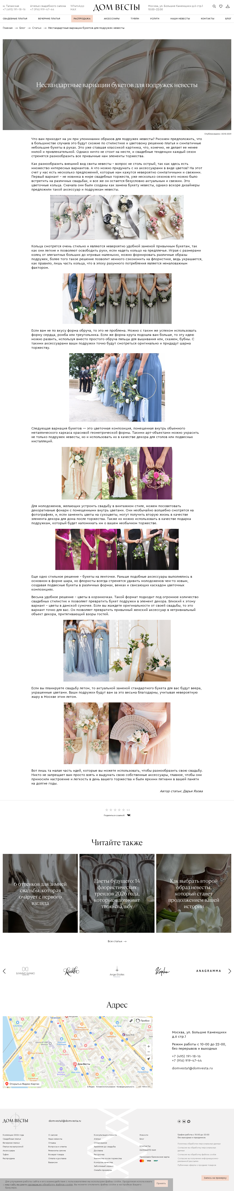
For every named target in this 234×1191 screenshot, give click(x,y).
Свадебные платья (12, 1139)
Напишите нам (148, 1150)
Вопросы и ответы (57, 1147)
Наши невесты (55, 1139)
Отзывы (52, 1143)
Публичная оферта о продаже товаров (197, 1165)
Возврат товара (56, 1154)
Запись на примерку (215, 1178)
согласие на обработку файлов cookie (50, 1184)
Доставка (98, 1151)
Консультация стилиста (105, 1135)
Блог (142, 1139)
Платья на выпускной (13, 1147)
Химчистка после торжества (108, 1158)
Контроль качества (103, 1162)
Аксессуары (9, 1151)
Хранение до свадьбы (105, 1147)
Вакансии (53, 1162)
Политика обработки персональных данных (199, 1144)
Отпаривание (100, 1143)
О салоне (53, 1135)
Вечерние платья (11, 1143)
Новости (144, 1135)
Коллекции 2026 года (13, 1135)
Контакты (145, 1146)
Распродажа (9, 1158)
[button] (4, 971)
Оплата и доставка (57, 1158)
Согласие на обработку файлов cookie (197, 1154)
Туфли (6, 1154)
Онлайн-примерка (103, 1170)
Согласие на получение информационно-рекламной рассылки (198, 1159)
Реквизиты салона (57, 1151)
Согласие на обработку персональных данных (197, 1149)
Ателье (97, 1139)
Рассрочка (99, 1154)
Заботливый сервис (104, 1166)
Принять (161, 1183)
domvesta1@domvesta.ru (192, 1068)
